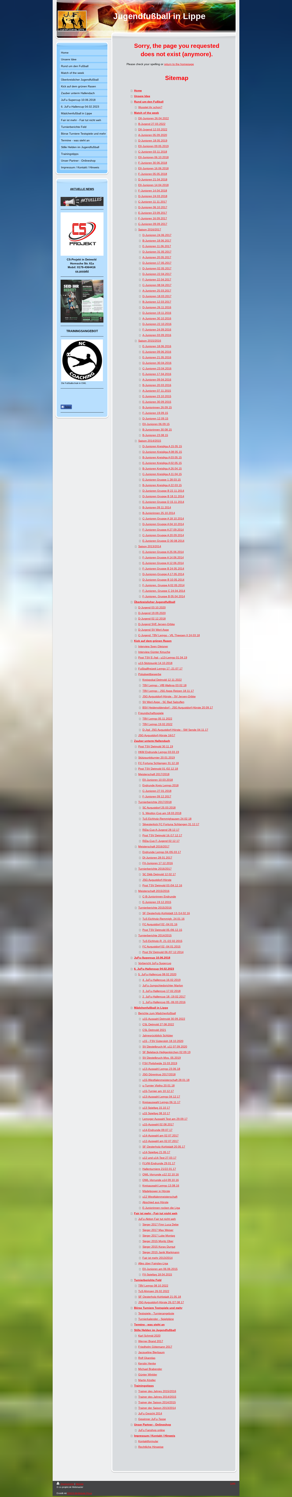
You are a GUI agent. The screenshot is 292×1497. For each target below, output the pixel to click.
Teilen (67, 407)
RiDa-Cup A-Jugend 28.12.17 (160, 829)
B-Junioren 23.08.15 (155, 435)
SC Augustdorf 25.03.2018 (159, 807)
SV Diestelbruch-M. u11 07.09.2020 (164, 1046)
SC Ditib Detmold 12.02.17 (159, 874)
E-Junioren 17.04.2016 (156, 374)
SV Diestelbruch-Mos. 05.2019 (161, 1057)
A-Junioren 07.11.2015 (156, 390)
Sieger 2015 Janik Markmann (160, 1252)
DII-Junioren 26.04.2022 (153, 118)
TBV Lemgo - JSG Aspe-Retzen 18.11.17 (168, 690)
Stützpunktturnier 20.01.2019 (156, 757)
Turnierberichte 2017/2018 (155, 802)
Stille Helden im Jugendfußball (155, 1330)
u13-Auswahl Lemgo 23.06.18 (161, 1068)
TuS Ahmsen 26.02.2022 (153, 1291)
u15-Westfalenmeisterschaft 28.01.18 (166, 1080)
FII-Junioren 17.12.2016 (157, 863)
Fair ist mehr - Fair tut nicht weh (155, 1213)
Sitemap (79, 1484)
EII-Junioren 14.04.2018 (153, 185)
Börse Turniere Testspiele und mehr (158, 1307)
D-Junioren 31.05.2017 (156, 251)
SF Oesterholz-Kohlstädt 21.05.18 (159, 1296)
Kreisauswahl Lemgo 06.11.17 (161, 1102)
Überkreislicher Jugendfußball (154, 601)
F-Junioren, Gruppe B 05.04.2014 (163, 596)
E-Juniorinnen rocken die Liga (161, 1207)
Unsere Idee (142, 96)
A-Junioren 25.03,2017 (156, 290)
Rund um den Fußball (148, 101)
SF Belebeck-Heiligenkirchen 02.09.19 (166, 1052)
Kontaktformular (148, 1441)
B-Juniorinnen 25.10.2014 (158, 513)
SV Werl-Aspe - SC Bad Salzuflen (163, 702)
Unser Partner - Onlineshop (152, 1424)
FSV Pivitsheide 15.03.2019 (159, 1063)
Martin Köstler (147, 1380)
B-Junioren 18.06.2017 (156, 240)
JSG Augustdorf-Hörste (156, 879)
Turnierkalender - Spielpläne (156, 1319)
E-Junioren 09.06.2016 (156, 351)
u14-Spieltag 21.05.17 (156, 1152)
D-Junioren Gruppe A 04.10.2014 (163, 524)
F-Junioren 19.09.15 (155, 412)
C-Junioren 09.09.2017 (152, 224)
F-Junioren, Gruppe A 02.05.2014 (163, 585)
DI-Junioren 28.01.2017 (157, 857)
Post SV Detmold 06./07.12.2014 (163, 952)
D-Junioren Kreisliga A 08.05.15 (162, 451)
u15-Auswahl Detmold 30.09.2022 (163, 1018)
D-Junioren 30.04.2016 (156, 362)
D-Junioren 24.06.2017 (156, 235)
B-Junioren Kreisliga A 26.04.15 (162, 468)
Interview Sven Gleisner (153, 646)
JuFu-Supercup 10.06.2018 (152, 957)
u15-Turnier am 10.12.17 (158, 1091)
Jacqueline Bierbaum (151, 1352)
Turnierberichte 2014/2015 (155, 935)
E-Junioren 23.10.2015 (156, 396)
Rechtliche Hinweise (150, 1446)
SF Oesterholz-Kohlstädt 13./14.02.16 (166, 913)
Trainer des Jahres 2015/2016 (157, 1391)
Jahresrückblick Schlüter (157, 1035)
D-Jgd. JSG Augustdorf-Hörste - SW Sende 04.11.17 (175, 729)
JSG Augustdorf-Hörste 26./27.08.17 (161, 1302)
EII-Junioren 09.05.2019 (153, 146)
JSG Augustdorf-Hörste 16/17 (156, 735)
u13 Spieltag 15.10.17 (156, 1107)
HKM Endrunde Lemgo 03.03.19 (158, 752)
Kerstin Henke (147, 1363)
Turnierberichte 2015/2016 (155, 907)
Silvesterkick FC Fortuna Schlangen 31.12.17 (170, 824)
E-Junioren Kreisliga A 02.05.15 (162, 463)
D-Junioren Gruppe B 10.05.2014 (163, 579)
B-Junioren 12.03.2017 (156, 301)
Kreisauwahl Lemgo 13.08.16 (160, 1185)
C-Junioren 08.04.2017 (156, 285)
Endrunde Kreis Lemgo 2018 (160, 785)
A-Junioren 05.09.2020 (152, 135)
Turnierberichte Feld (147, 1280)
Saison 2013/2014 (149, 546)
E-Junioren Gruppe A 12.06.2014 (163, 563)
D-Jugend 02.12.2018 (152, 618)
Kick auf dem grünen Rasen (153, 640)
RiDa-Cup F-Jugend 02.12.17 (161, 840)
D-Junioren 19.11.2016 (156, 312)
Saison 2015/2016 (149, 340)
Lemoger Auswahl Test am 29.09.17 (165, 1118)
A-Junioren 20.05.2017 (156, 257)
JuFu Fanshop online (151, 1430)
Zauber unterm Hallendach (152, 740)
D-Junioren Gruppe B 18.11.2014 (163, 496)
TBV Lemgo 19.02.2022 (157, 724)
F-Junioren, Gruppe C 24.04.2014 (163, 590)
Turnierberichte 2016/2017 (155, 868)
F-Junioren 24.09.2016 (156, 329)
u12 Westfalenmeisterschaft (159, 1196)
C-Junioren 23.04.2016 (156, 368)
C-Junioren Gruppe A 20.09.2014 (163, 535)
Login (232, 1483)
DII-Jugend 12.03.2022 (152, 129)
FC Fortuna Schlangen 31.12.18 (158, 763)
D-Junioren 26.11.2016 (156, 307)
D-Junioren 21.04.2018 (152, 179)
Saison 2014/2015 (149, 440)
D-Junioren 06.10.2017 (152, 207)
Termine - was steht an (149, 1324)
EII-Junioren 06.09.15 (156, 424)
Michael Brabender (150, 1369)
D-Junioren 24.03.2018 (152, 196)
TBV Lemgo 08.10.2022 (153, 1285)
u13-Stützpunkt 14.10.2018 (155, 663)
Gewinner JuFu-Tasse (152, 1419)
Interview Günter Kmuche (154, 652)
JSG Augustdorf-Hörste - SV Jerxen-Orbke (169, 696)
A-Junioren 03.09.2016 (156, 335)
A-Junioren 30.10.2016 (156, 318)
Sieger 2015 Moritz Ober (157, 1241)
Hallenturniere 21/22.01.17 (159, 1168)
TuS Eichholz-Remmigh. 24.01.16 (163, 918)
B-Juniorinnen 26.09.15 (157, 407)
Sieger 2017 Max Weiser (157, 1230)
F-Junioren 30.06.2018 (152, 162)
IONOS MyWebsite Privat (79, 1493)
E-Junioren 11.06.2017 (156, 246)
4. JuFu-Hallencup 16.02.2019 (161, 979)
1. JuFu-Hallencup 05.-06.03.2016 (164, 1002)
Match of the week (146, 112)
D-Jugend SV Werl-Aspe (153, 629)
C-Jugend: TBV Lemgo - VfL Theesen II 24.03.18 (169, 635)
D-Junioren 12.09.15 (155, 418)
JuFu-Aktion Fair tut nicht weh (157, 1218)
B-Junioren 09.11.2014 (156, 507)
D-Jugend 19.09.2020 (152, 613)
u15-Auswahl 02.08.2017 (158, 1124)
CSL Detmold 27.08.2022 (158, 1024)
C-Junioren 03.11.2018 (152, 151)
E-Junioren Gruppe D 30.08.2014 (163, 540)
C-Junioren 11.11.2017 (152, 201)
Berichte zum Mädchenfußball (157, 1013)
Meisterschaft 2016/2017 (153, 846)
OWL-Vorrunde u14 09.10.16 (160, 1180)
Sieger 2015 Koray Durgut (158, 1246)
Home (138, 90)
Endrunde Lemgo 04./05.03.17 (161, 852)
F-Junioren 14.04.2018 (152, 190)
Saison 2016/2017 (149, 229)
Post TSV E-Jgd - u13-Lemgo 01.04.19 (162, 657)
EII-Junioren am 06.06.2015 (160, 1268)
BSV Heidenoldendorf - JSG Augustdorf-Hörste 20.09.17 (177, 707)
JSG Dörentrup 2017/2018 (159, 1074)
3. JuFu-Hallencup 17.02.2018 (161, 991)
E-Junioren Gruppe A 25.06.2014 (163, 551)
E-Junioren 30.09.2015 (156, 401)
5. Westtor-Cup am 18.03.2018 (161, 813)
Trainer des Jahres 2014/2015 (157, 1396)
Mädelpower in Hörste (156, 1191)
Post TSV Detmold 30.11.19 (155, 746)
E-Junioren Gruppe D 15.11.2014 (163, 501)
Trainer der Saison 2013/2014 (157, 1407)
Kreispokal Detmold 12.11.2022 (162, 679)
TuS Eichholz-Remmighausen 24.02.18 (166, 818)
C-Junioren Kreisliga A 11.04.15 (162, 474)
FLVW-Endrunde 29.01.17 (158, 1163)
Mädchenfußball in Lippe (151, 1007)
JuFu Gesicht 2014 (150, 1413)
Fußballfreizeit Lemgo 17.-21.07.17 (160, 668)
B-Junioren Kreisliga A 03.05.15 (162, 457)
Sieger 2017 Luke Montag (158, 1235)
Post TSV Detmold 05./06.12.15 (162, 929)
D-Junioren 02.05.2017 (156, 268)
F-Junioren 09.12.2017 (156, 796)
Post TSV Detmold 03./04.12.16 (162, 885)
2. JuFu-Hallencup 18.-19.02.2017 (164, 996)
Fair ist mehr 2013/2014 (157, 1257)
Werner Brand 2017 (150, 1341)
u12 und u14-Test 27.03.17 (159, 1157)
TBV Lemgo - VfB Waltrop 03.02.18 (164, 685)
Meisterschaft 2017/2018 (153, 774)
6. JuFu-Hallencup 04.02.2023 (154, 968)
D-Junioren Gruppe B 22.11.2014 (163, 490)
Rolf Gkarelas (146, 1357)
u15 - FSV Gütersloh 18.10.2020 (162, 1041)
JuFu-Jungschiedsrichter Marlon (162, 985)
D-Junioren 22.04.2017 (156, 274)
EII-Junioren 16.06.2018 (153, 168)
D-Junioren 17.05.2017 (156, 262)
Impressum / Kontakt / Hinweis (154, 1435)
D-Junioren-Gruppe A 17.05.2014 (163, 574)
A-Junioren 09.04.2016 (156, 379)
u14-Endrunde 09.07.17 (157, 1130)
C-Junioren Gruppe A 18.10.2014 (163, 518)
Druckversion (67, 1484)
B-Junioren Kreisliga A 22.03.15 (162, 485)
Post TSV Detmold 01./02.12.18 (158, 768)
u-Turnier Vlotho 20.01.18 (158, 1085)
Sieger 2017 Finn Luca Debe (160, 1224)
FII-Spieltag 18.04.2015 (157, 1274)
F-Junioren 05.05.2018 (152, 173)
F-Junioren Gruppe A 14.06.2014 (163, 557)
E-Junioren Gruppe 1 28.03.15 (161, 479)
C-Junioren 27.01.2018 (156, 790)
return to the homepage (179, 64)
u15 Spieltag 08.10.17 (156, 1113)
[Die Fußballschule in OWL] (82, 360)
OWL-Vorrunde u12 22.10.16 (160, 1174)
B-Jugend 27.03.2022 (151, 123)
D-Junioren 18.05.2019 (152, 140)
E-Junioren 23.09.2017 (152, 212)
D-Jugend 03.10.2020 (152, 607)
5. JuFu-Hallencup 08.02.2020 (157, 974)
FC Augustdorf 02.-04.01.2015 (161, 946)
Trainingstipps (144, 1385)
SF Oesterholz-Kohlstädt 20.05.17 (163, 1146)
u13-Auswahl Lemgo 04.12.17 (161, 1096)
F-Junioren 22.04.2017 (156, 279)
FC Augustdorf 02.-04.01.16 (159, 924)
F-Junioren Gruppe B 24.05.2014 (163, 568)
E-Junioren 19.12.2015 (156, 902)
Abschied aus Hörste (155, 1202)
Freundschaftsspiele (151, 713)
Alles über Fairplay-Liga (153, 1263)
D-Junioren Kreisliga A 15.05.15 (162, 446)
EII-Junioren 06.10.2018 (153, 157)
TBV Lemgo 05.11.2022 (157, 718)
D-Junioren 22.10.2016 (156, 324)
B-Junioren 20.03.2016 (156, 385)
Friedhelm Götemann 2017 (155, 1346)
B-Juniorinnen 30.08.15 (157, 429)
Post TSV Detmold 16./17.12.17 (162, 835)
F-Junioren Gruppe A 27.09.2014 (163, 529)
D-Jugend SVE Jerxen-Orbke (156, 624)
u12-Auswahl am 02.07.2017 (160, 1141)
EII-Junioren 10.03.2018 (157, 779)
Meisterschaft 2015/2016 (153, 891)
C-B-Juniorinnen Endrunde (159, 896)
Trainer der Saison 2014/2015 (157, 1402)
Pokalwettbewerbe (149, 674)
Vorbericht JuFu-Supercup (154, 963)
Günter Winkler (147, 1374)
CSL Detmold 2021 (154, 1029)
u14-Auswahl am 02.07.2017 (160, 1135)
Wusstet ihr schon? (150, 107)
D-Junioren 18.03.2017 (156, 296)
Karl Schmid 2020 (149, 1335)
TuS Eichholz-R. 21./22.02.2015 (162, 941)
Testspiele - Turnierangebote (156, 1313)
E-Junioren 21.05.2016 (156, 357)
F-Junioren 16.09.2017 (152, 218)
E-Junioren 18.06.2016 (156, 346)
